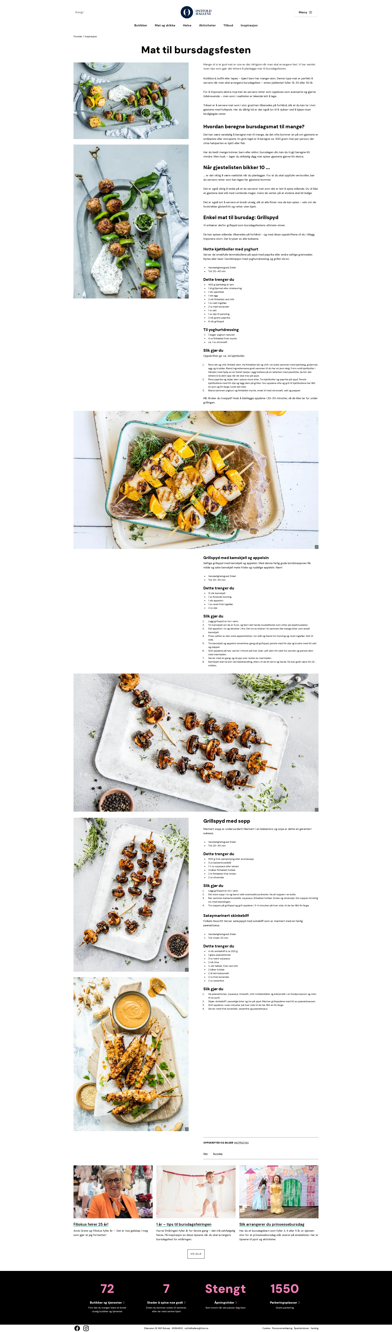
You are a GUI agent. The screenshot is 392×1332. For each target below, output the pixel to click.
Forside (78, 36)
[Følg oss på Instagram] (86, 1328)
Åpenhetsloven (301, 1328)
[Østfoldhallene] (196, 12)
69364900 (177, 1328)
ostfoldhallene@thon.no (196, 1328)
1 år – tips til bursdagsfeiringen (183, 1224)
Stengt (79, 12)
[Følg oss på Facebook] (77, 1328)
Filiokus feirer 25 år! (91, 1224)
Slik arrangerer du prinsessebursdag (271, 1224)
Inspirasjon (91, 36)
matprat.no (241, 1142)
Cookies (266, 1328)
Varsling (314, 1328)
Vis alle (197, 1253)
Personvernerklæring (282, 1328)
